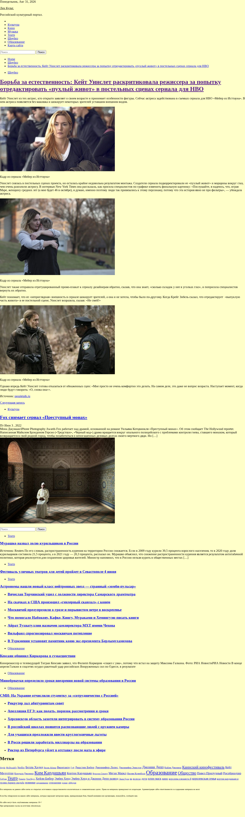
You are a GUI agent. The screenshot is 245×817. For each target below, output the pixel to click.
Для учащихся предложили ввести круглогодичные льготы (57, 734)
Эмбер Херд (62, 778)
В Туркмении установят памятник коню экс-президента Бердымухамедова (70, 641)
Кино (11, 28)
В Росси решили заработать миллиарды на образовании (55, 742)
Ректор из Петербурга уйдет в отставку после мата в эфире (56, 750)
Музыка (13, 31)
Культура (13, 24)
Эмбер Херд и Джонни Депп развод (94, 778)
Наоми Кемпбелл (136, 773)
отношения (55, 782)
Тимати (22, 779)
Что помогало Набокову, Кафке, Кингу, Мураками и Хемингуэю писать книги (73, 618)
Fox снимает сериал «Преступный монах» (43, 417)
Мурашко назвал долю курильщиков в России (39, 543)
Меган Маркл (117, 773)
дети (144, 778)
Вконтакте (63, 767)
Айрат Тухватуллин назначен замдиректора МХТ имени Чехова (61, 625)
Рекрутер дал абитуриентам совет (36, 703)
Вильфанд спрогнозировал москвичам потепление (50, 633)
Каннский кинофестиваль (203, 767)
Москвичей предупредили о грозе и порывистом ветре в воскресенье (65, 610)
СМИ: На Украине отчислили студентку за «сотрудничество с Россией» (59, 695)
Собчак (3, 779)
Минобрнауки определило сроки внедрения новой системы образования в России (68, 681)
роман (65, 783)
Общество (187, 773)
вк (131, 779)
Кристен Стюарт (100, 774)
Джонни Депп (153, 767)
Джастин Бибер (84, 767)
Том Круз (30, 779)
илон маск (154, 778)
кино (165, 778)
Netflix (21, 767)
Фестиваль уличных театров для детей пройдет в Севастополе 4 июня (58, 572)
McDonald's (11, 768)
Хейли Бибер (45, 778)
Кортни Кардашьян (79, 773)
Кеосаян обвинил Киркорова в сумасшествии (37, 656)
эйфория (72, 783)
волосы (137, 779)
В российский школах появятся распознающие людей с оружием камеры (68, 727)
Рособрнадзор (232, 773)
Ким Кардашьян (50, 772)
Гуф (72, 768)
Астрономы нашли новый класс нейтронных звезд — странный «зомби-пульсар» (68, 586)
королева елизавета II (180, 779)
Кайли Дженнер (172, 767)
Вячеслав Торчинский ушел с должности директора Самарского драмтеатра (72, 594)
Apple (2, 768)
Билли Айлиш (50, 768)
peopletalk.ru (22, 396)
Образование (16, 41)
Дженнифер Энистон (130, 767)
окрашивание (42, 783)
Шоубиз (13, 38)
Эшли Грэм (124, 779)
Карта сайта (15, 45)
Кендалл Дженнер (24, 773)
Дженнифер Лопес (106, 767)
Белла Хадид (34, 767)
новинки (30, 782)
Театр (11, 35)
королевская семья (204, 778)
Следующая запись (12, 402)
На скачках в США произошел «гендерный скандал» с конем (59, 602)
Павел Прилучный (209, 773)
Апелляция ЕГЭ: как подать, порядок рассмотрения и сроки (58, 711)
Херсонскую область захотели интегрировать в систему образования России (71, 719)
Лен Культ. (7, 8)
